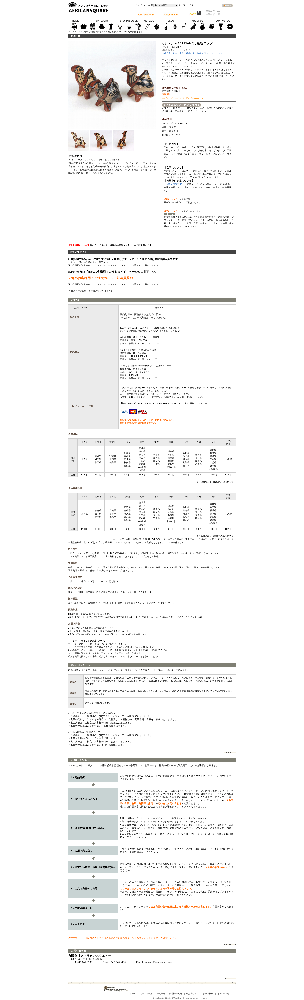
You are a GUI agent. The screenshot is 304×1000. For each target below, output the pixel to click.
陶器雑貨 (101, 32)
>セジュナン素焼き (182, 50)
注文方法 (161, 993)
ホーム (133, 993)
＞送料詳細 (184, 199)
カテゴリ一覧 (146, 993)
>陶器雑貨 (167, 50)
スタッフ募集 (207, 993)
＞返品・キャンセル (190, 211)
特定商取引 (191, 993)
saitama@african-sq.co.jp (158, 962)
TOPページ (73, 32)
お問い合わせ (223, 993)
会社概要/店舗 (175, 993)
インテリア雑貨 (88, 32)
